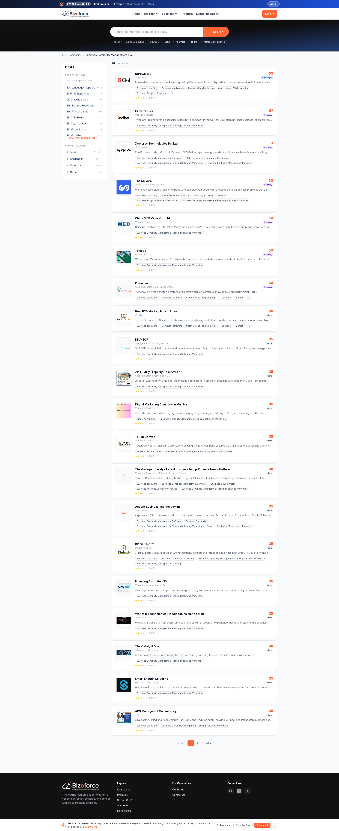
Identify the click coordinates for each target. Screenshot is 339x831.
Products (187, 14)
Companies (75, 54)
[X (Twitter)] (247, 791)
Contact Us (178, 794)
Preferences (223, 825)
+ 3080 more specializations (82, 138)
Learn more (91, 827)
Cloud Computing (135, 42)
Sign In (269, 14)
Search (218, 31)
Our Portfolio (179, 789)
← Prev (181, 743)
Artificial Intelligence (214, 42)
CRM (167, 42)
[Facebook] (230, 791)
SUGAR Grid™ (125, 800)
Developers (124, 810)
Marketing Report (207, 14)
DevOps (154, 42)
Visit (272, 4)
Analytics (180, 42)
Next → (207, 743)
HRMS (194, 42)
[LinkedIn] (239, 791)
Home (137, 14)
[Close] (274, 825)
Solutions (168, 14)
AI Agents (122, 805)
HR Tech (149, 14)
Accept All (262, 825)
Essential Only (243, 825)
